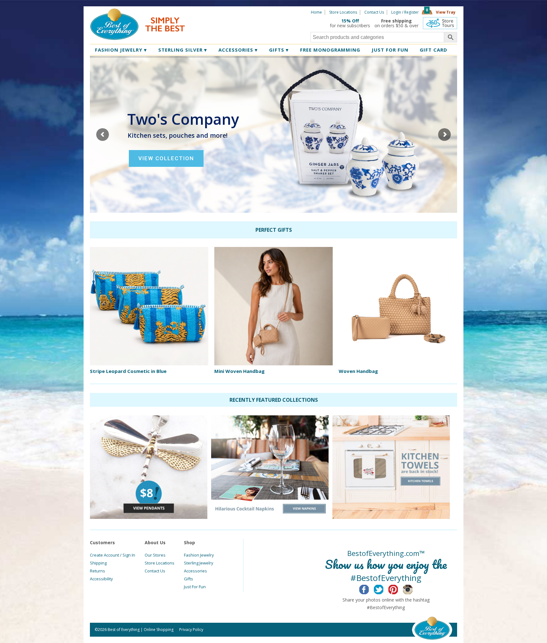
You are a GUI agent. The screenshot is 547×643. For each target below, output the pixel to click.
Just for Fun (390, 50)
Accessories (238, 50)
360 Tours (440, 23)
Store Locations (343, 12)
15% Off (350, 21)
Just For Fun (195, 586)
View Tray (446, 12)
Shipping (98, 563)
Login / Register (405, 12)
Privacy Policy (191, 629)
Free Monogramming (330, 50)
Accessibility (101, 579)
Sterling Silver (182, 50)
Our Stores (155, 555)
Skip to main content (209, 11)
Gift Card (433, 50)
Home (316, 12)
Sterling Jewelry (198, 563)
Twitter (383, 588)
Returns (97, 571)
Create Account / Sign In (112, 555)
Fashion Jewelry (121, 50)
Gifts (279, 50)
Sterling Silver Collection (273, 156)
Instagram (412, 588)
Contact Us (374, 12)
